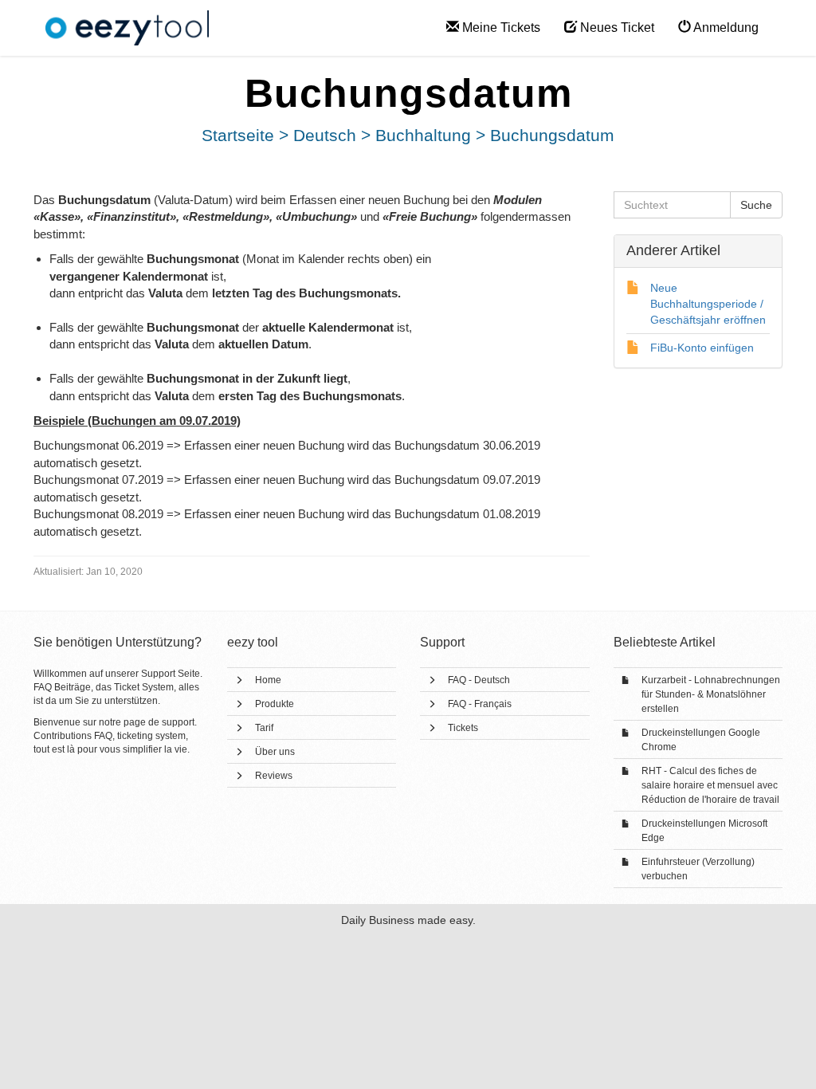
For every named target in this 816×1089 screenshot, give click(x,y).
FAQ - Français (480, 704)
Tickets (463, 727)
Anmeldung (725, 27)
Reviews (273, 775)
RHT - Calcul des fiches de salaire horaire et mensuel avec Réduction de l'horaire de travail (710, 785)
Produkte (274, 704)
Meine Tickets (499, 27)
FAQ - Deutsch (479, 680)
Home (268, 680)
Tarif (264, 727)
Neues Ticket (615, 27)
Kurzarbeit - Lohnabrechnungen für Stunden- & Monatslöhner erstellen (710, 694)
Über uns (275, 751)
